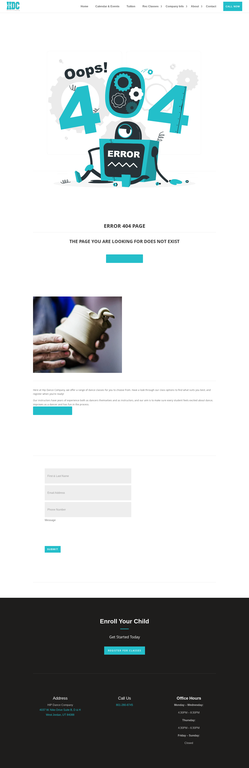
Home (84, 6)
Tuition (131, 6)
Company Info (175, 6)
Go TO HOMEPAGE (124, 258)
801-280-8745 (124, 705)
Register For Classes (124, 650)
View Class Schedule (52, 410)
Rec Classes (150, 6)
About (195, 6)
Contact (211, 6)
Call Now (233, 6)
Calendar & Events (107, 6)
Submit (52, 549)
